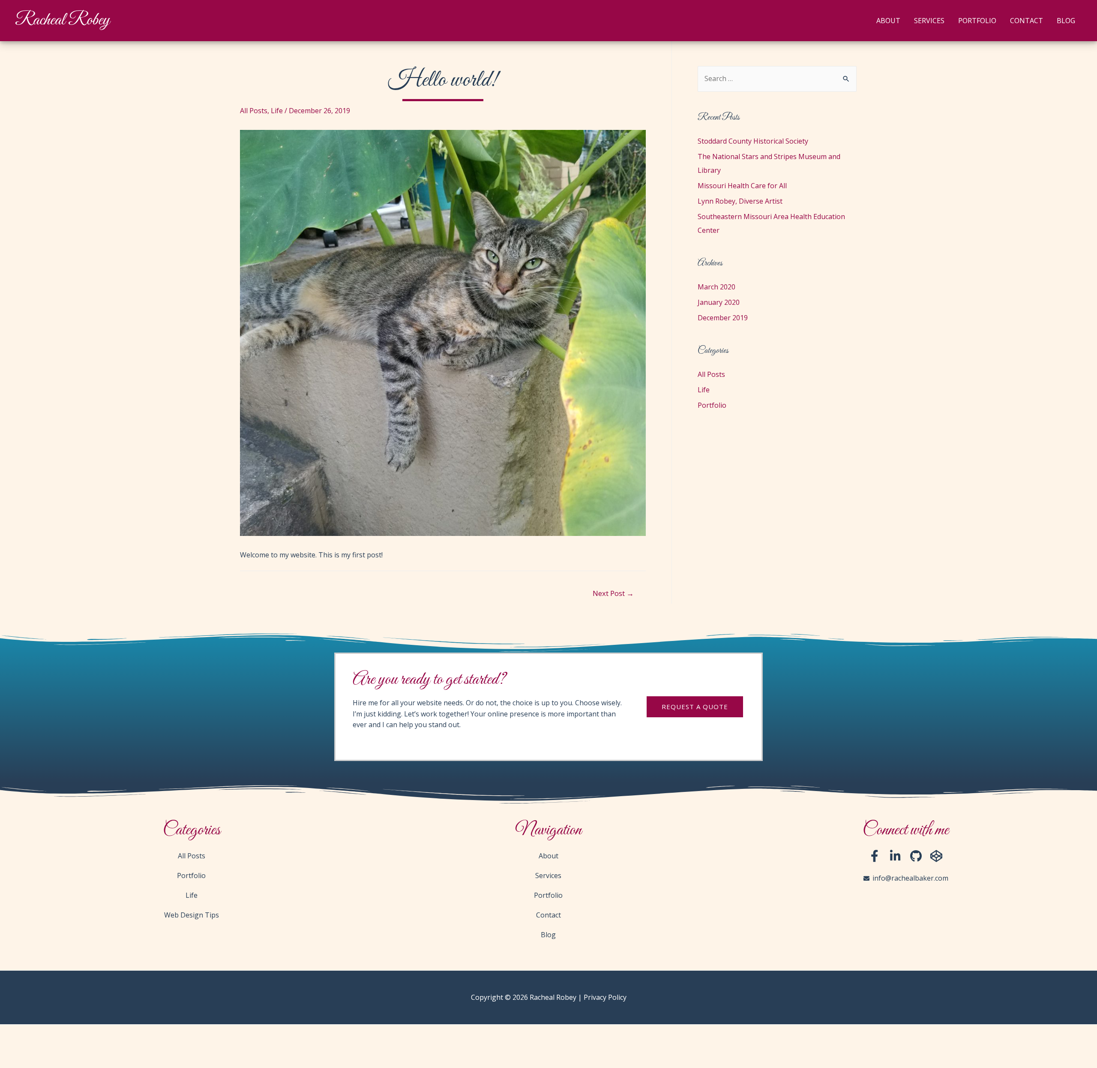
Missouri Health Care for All (742, 185)
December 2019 (723, 317)
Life (277, 110)
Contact (1026, 20)
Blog (1066, 20)
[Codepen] (936, 856)
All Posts (253, 110)
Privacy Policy (605, 997)
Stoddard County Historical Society (753, 141)
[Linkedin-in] (895, 856)
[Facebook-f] (875, 856)
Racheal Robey (62, 20)
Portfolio (977, 20)
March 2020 (716, 287)
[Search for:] (777, 78)
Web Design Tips (191, 915)
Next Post (613, 593)
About (888, 20)
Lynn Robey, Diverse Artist (740, 201)
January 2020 (719, 302)
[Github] (916, 856)
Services (929, 20)
